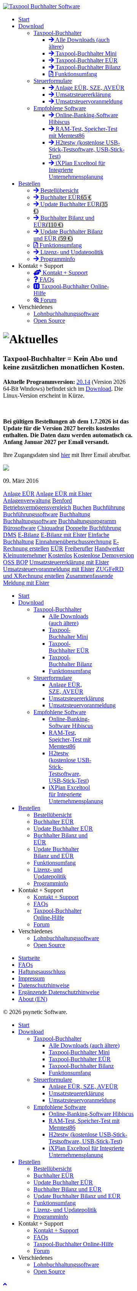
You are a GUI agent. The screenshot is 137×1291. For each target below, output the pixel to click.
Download (31, 26)
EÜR (57, 548)
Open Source (49, 320)
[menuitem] (23, 595)
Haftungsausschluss (41, 971)
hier (65, 455)
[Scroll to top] (5, 1284)
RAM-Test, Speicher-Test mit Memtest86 (83, 132)
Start (23, 19)
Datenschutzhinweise (43, 985)
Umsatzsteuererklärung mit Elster (69, 562)
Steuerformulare (52, 81)
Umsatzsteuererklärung (82, 94)
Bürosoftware (19, 528)
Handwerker (109, 548)
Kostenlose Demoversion (103, 555)
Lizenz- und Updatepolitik (71, 252)
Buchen (82, 507)
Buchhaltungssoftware (30, 521)
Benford (62, 500)
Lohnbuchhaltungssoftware (66, 313)
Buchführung (109, 507)
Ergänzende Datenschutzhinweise (58, 992)
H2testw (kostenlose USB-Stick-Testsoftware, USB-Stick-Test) (86, 149)
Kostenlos (60, 555)
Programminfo (57, 259)
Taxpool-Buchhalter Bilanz (87, 67)
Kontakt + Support (64, 272)
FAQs (46, 279)
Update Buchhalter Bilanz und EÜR (68, 235)
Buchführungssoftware (30, 514)
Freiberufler (79, 548)
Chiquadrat (50, 528)
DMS (9, 535)
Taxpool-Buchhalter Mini (85, 53)
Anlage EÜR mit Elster (64, 493)
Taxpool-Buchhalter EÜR (86, 60)
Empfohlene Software (59, 108)
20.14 (83, 382)
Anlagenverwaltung (27, 500)
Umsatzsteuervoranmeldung (88, 101)
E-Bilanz (28, 535)
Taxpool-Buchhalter (57, 33)
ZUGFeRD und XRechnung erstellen (63, 572)
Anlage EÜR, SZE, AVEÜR (89, 87)
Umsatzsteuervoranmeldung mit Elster (48, 569)
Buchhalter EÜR (65, 197)
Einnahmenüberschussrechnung (73, 541)
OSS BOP (15, 562)
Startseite (29, 958)
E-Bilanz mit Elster (63, 535)
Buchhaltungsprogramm (87, 521)
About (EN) (32, 999)
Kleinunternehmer (24, 555)
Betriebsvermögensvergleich (37, 507)
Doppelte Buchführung (93, 528)
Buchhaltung (74, 514)
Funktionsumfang (75, 74)
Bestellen (29, 183)
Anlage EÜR (19, 493)
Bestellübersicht (58, 190)
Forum (47, 300)
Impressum (31, 978)
